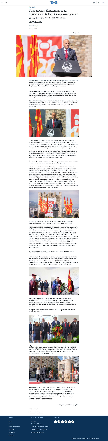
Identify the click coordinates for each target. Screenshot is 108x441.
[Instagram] (98, 2)
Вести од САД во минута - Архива (40, 426)
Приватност (12, 429)
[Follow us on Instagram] (58, 421)
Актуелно (32, 7)
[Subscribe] (72, 421)
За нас (10, 421)
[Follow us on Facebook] (55, 421)
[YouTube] (94, 2)
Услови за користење (14, 426)
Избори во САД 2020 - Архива (39, 429)
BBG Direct (11, 435)
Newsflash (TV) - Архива (37, 424)
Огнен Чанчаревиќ (34, 25)
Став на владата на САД (37, 432)
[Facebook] (103, 2)
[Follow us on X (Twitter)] (62, 421)
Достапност (12, 432)
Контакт (11, 424)
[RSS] (69, 421)
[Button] (75, 33)
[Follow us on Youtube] (65, 421)
